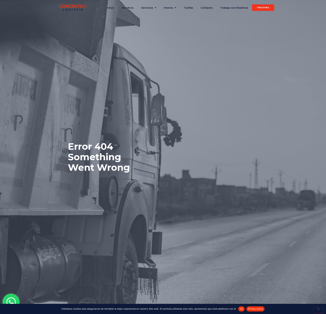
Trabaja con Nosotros (234, 7)
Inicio (110, 7)
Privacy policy (255, 308)
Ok (241, 308)
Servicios (147, 7)
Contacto (207, 7)
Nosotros (127, 7)
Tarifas (188, 7)
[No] (318, 310)
